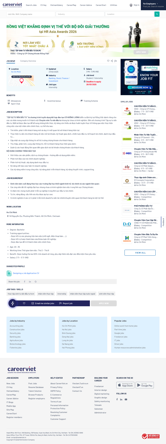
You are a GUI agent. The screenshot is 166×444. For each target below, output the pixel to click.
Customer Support (58, 419)
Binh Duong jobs (68, 333)
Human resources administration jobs (130, 347)
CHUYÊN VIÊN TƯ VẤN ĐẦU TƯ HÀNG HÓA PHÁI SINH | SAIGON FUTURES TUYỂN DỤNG (146, 163)
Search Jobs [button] (31, 5)
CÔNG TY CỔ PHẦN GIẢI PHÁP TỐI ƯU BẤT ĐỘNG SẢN (145, 223)
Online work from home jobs (125, 326)
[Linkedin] (121, 399)
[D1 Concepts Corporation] (127, 182)
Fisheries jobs (15, 347)
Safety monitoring (102, 401)
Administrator (100, 412)
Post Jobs (32, 383)
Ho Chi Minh (16, 72)
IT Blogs (9, 402)
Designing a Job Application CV (26, 273)
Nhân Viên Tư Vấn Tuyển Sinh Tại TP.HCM (145, 134)
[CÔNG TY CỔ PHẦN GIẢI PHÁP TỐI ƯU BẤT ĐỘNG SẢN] (127, 225)
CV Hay (43, 5)
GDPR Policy (55, 391)
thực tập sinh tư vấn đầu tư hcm (21, 294)
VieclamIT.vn (77, 387)
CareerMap (71, 5)
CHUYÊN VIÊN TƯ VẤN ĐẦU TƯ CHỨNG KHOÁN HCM (146, 106)
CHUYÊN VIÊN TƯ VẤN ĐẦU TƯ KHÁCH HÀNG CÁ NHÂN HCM (146, 120)
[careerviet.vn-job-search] (125, 385)
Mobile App (11, 406)
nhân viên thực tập (46, 294)
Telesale (98, 405)
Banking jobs (15, 337)
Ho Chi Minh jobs (69, 326)
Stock (58, 78)
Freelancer (99, 386)
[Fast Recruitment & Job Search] (12, 4)
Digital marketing (101, 394)
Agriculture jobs (16, 340)
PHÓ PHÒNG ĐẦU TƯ (143, 206)
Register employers (36, 398)
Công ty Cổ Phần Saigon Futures (143, 166)
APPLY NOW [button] (141, 52)
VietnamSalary (56, 5)
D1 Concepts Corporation (144, 180)
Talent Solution (35, 391)
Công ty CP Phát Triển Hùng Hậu (145, 237)
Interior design (100, 390)
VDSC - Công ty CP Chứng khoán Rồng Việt (29, 53)
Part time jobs (120, 329)
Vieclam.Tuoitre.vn (80, 383)
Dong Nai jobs (67, 337)
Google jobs (119, 333)
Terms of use (55, 401)
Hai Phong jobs (68, 347)
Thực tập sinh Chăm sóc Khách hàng (145, 177)
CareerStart (101, 5)
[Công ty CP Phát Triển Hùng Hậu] (127, 239)
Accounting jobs (16, 326)
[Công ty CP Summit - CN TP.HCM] (127, 139)
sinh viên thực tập (106, 294)
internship (61, 294)
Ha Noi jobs (66, 329)
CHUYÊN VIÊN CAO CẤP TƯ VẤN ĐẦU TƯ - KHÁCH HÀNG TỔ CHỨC (145, 191)
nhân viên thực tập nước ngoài (82, 294)
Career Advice (86, 5)
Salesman (98, 409)
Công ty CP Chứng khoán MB (145, 152)
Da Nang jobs (67, 344)
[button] (108, 61)
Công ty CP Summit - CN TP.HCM (144, 137)
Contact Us (77, 391)
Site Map (10, 410)
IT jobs (117, 340)
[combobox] (30, 14)
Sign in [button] (136, 5)
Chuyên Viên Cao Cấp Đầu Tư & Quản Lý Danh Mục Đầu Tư (145, 220)
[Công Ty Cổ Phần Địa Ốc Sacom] (127, 210)
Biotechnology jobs (18, 344)
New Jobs (10, 383)
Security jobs (15, 333)
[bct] (150, 436)
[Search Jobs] (157, 14)
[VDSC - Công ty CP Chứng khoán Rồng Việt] (127, 111)
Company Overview (28, 61)
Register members (14, 417)
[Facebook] (117, 399)
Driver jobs (118, 344)
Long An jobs (67, 340)
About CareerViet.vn (59, 383)
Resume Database (36, 387)
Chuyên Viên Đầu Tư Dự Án (146, 234)
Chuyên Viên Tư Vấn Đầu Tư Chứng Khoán (145, 149)
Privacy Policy (56, 387)
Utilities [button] (113, 5)
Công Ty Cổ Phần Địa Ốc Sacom (143, 209)
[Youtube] (126, 399)
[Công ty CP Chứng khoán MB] (127, 153)
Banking (52, 78)
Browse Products (35, 395)
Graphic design (100, 397)
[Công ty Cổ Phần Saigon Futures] (127, 168)
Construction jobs (17, 329)
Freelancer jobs (120, 337)
